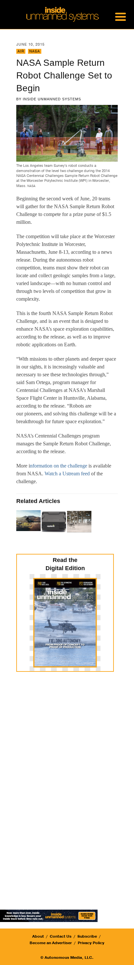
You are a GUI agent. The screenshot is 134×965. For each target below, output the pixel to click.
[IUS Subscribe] (49, 915)
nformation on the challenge (58, 465)
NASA (34, 51)
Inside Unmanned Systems (52, 99)
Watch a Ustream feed (67, 473)
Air (21, 51)
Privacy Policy (91, 942)
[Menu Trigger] (121, 16)
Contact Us (61, 936)
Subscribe (87, 936)
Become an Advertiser (51, 942)
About (38, 936)
